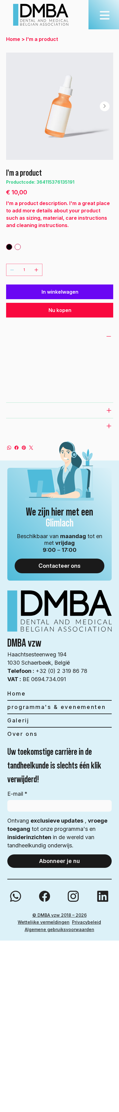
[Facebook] (16, 448)
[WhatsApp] (9, 448)
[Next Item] (105, 106)
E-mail (17, 794)
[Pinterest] (24, 448)
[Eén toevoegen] (36, 270)
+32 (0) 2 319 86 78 (47, 671)
